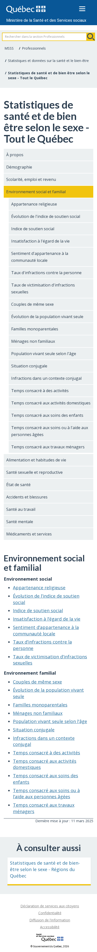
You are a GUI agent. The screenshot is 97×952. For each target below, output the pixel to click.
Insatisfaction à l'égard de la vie (40, 241)
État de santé (18, 484)
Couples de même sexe (32, 304)
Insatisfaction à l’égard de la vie (46, 619)
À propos (14, 154)
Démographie (19, 167)
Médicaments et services (29, 534)
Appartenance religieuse (34, 204)
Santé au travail (20, 509)
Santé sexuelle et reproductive (34, 472)
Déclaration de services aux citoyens (49, 906)
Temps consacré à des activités (40, 390)
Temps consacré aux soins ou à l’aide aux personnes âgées (46, 793)
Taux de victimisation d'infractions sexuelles (43, 288)
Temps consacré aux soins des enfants (47, 415)
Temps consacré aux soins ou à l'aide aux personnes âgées (49, 431)
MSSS (9, 48)
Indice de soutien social (32, 228)
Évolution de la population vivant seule (47, 316)
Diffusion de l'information (49, 920)
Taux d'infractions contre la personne (46, 272)
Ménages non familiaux (33, 341)
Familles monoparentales (34, 329)
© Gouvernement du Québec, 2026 (50, 946)
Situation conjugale (29, 366)
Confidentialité (49, 913)
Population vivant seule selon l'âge (43, 353)
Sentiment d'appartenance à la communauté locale (39, 257)
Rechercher (91, 37)
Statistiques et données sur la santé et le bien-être (48, 60)
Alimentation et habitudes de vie (36, 460)
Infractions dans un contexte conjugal (46, 378)
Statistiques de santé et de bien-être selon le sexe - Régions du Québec (45, 869)
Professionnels (34, 48)
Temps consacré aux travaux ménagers (48, 447)
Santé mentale (19, 521)
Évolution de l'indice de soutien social (45, 216)
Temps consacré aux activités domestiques (51, 403)
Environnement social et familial (36, 191)
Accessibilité (49, 927)
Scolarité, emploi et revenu (31, 179)
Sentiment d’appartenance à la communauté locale (46, 630)
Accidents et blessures (27, 497)
